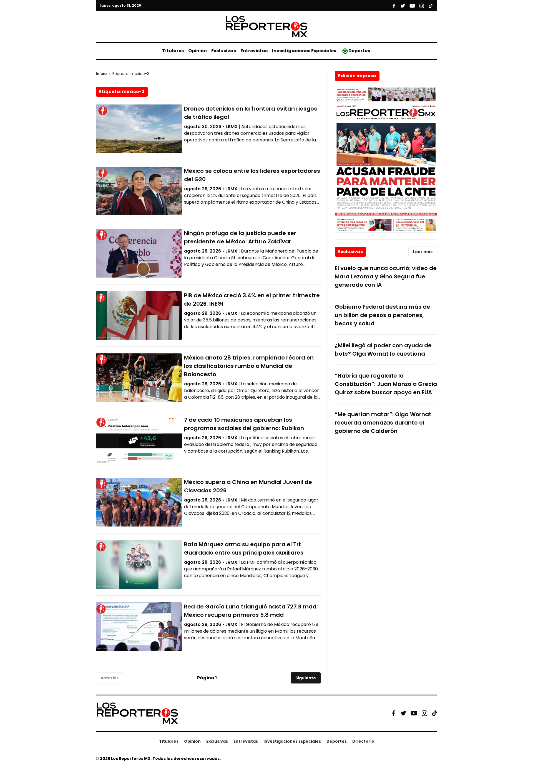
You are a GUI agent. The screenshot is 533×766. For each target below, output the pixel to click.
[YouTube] (414, 713)
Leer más (423, 251)
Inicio (101, 73)
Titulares (173, 51)
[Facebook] (393, 713)
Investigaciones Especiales (304, 51)
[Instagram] (424, 713)
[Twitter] (403, 713)
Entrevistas (254, 51)
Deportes (359, 51)
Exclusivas (223, 51)
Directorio (363, 741)
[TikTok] (434, 713)
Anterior (109, 678)
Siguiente (305, 678)
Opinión (197, 51)
